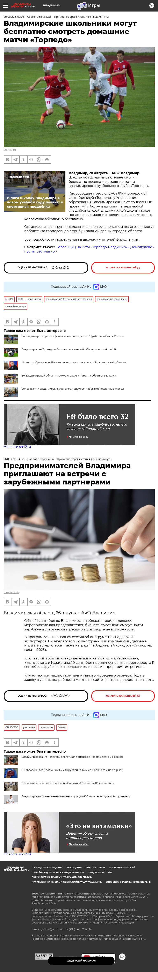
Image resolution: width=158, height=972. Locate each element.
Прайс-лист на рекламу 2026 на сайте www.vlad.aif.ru (67, 882)
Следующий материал (81, 960)
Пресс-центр (73, 867)
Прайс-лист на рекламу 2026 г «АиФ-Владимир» (62, 877)
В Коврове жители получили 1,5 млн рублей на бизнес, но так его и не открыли (72, 770)
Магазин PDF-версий (122, 867)
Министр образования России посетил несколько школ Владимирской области (73, 362)
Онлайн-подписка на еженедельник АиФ (58, 872)
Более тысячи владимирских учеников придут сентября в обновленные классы (72, 388)
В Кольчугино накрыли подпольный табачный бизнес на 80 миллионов (67, 783)
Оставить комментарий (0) (123, 267)
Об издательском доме (47, 867)
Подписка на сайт (100, 872)
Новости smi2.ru (17, 447)
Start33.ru (10, 149)
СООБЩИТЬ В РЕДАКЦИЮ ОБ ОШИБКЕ (128, 882)
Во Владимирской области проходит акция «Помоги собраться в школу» (68, 375)
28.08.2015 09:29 (14, 16)
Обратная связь (95, 867)
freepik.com (11, 592)
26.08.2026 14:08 (14, 459)
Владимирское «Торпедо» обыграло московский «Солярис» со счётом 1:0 (68, 349)
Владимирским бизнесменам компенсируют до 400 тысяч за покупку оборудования (75, 796)
